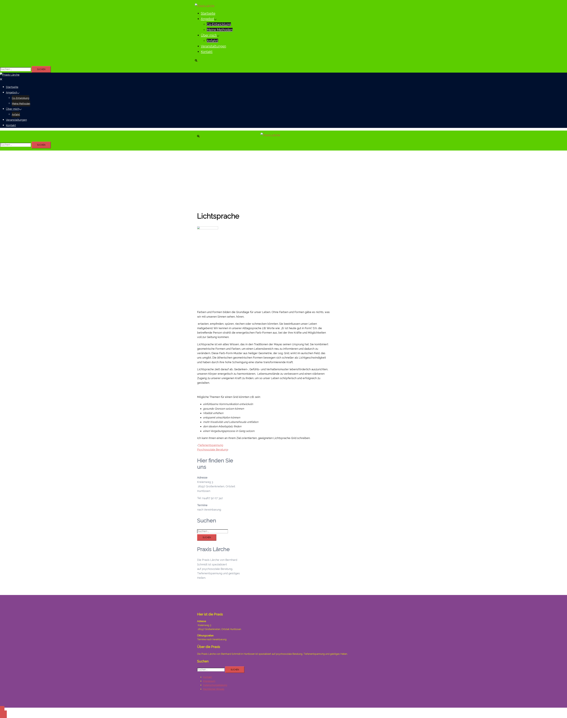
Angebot (207, 19)
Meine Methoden (220, 30)
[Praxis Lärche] (204, 5)
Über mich (209, 35)
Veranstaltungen (213, 46)
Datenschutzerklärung (215, 685)
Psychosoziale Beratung (212, 449)
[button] (198, 60)
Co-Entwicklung (219, 24)
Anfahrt (212, 41)
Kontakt (206, 52)
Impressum (209, 681)
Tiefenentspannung (210, 445)
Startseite (208, 13)
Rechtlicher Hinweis (213, 689)
